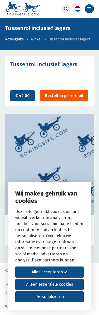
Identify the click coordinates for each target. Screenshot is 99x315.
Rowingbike (14, 39)
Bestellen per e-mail (64, 95)
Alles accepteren (48, 272)
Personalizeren (49, 296)
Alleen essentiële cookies (49, 284)
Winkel (36, 39)
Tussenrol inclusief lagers (69, 39)
